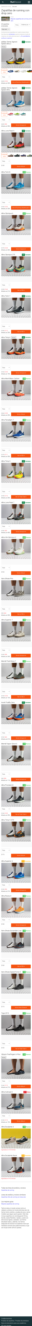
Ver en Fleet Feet (20, 497)
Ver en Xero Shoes (20, 1007)
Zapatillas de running (6, 6)
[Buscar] (3, 2)
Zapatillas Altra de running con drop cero (13, 1197)
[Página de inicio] (15, 2)
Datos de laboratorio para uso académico (13, 1323)
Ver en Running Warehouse (20, 82)
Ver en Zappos (20, 249)
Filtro (17, 25)
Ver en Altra (20, 166)
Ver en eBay (20, 1086)
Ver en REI (20, 290)
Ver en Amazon (20, 125)
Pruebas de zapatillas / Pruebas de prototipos (15, 1321)
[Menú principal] (29, 2)
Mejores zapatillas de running (10, 1204)
